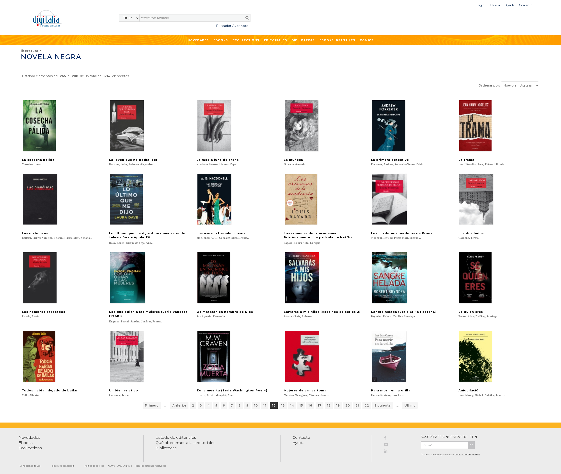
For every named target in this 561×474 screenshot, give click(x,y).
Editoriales (275, 40)
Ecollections (246, 40)
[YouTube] (399, 445)
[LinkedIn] (399, 452)
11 (264, 405)
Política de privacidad (62, 465)
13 (283, 405)
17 (319, 405)
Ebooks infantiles (337, 40)
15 (301, 405)
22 (367, 405)
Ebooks (221, 40)
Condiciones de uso (30, 465)
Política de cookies (94, 465)
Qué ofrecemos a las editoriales (185, 442)
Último (409, 405)
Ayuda (299, 442)
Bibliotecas (303, 40)
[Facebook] (399, 438)
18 (328, 405)
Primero (152, 405)
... (165, 405)
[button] (480, 4)
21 (357, 405)
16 (310, 405)
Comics (366, 40)
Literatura (29, 51)
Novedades (198, 40)
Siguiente (383, 405)
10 (256, 405)
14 (292, 405)
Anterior (179, 405)
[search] (247, 18)
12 (273, 405)
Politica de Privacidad (467, 454)
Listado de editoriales (176, 437)
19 (338, 405)
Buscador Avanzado (232, 26)
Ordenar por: (489, 85)
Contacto (301, 437)
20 (347, 405)
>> (471, 445)
